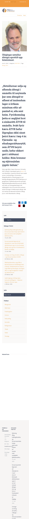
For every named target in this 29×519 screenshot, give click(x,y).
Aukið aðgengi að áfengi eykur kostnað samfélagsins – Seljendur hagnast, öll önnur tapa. (13, 280)
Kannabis (7, 322)
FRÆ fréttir (7, 308)
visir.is (22, 171)
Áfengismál (8, 304)
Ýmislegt (7, 336)
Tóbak (6, 329)
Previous (19, 15)
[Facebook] (19, 202)
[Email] (23, 205)
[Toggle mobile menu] (26, 10)
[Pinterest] (19, 205)
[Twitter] (22, 202)
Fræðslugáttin (8, 311)
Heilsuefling (8, 318)
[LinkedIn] (25, 202)
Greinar (7, 315)
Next (24, 15)
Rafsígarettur (8, 325)
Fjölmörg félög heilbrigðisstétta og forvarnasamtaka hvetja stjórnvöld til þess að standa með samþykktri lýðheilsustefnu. (14, 445)
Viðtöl (6, 333)
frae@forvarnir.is (7, 446)
